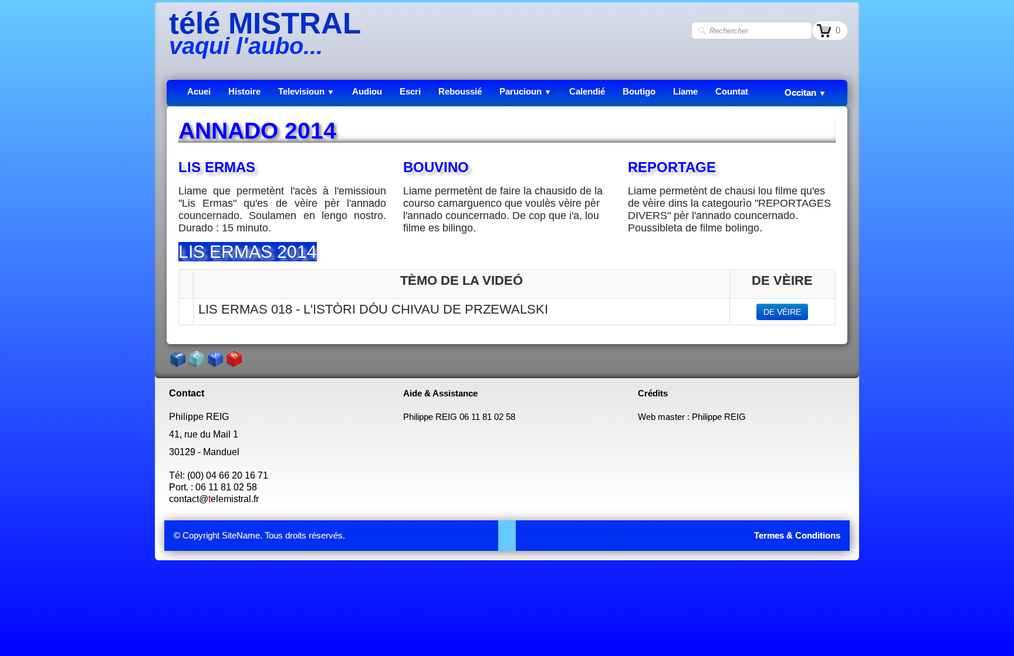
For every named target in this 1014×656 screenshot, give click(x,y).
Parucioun (525, 91)
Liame (685, 91)
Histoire (244, 91)
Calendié (587, 91)
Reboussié (460, 91)
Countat (731, 91)
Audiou (367, 91)
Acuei (199, 91)
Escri (410, 91)
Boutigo (639, 91)
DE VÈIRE (782, 312)
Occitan (805, 92)
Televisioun (306, 91)
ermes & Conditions (799, 535)
